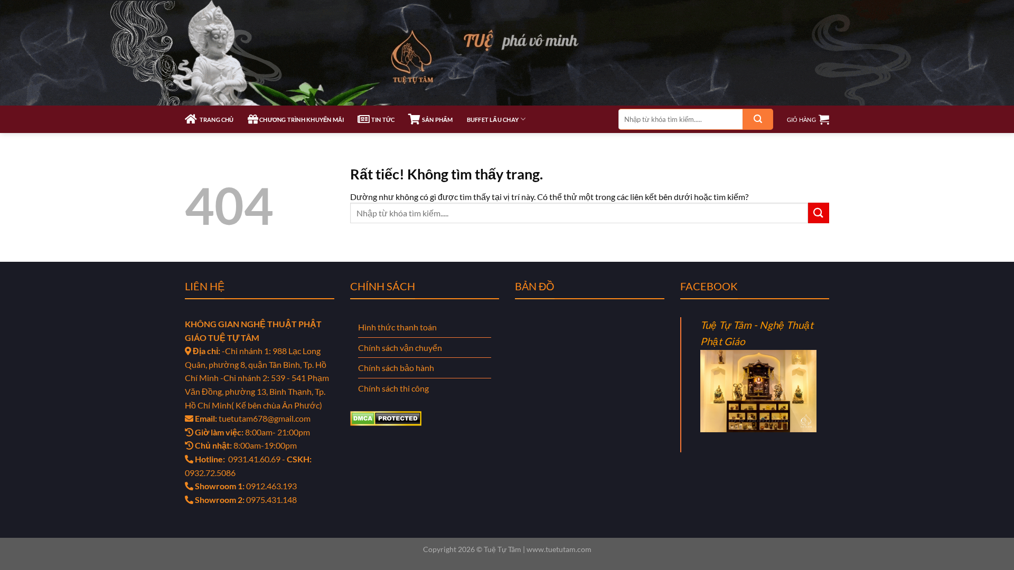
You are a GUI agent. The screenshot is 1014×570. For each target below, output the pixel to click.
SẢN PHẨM (437, 119)
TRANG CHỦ (215, 119)
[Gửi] (758, 119)
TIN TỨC (382, 119)
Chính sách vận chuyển (400, 348)
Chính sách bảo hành (396, 368)
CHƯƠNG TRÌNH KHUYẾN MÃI (301, 119)
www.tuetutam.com (559, 549)
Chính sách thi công (393, 388)
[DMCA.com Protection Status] (385, 417)
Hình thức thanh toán (397, 327)
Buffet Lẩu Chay (493, 119)
